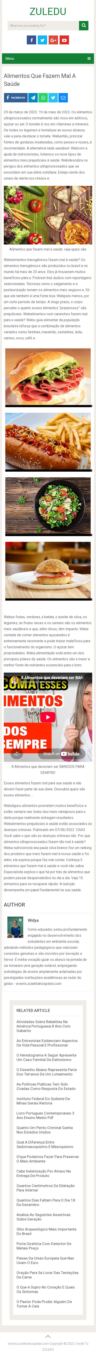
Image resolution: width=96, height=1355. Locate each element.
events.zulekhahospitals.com (28, 1343)
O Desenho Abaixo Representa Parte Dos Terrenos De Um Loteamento (47, 1071)
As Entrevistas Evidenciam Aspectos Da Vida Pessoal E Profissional (47, 1042)
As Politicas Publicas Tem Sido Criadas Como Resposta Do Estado (46, 1086)
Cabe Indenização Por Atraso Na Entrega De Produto (44, 1173)
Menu (9, 58)
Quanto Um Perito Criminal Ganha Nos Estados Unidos (45, 1129)
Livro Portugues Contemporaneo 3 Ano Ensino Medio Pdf (45, 1115)
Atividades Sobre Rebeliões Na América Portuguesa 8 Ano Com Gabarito (44, 1026)
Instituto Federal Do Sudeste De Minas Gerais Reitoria (43, 1100)
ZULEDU (48, 11)
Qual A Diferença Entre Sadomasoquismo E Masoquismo (45, 1144)
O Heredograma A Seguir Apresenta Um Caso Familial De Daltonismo (46, 1057)
